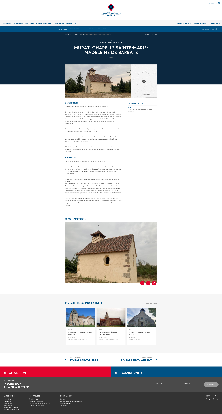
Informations (66, 396)
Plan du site (63, 405)
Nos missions (7, 401)
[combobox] (76, 29)
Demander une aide (184, 23)
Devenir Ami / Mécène (201, 23)
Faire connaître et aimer (37, 405)
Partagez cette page (150, 34)
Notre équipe (7, 403)
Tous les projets (151, 303)
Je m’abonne (211, 384)
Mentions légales (65, 403)
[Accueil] (111, 10)
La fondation (6, 23)
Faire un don (215, 23)
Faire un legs (7, 405)
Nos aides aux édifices (36, 401)
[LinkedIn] (218, 399)
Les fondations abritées (63, 23)
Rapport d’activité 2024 (11, 409)
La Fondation (9, 396)
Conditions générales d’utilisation (71, 401)
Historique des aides (136, 103)
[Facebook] (206, 399)
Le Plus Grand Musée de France (39, 403)
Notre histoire (7, 399)
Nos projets (18, 23)
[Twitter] (210, 399)
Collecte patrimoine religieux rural (38, 23)
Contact (62, 399)
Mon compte (213, 3)
